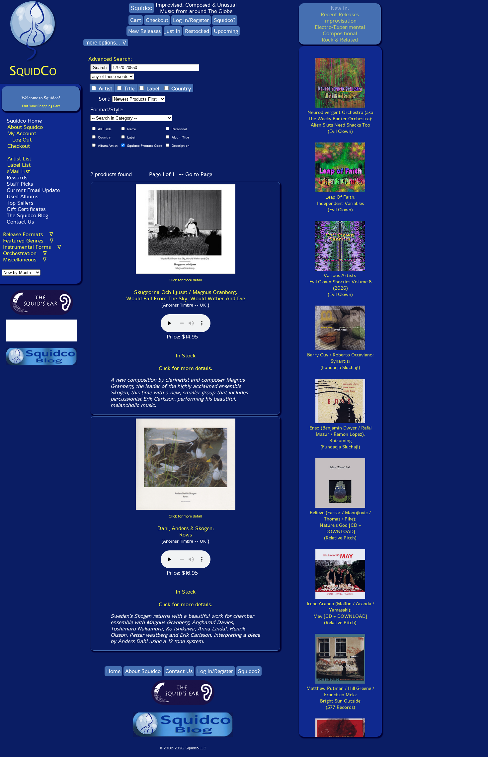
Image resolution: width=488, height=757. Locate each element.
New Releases (144, 31)
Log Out (22, 140)
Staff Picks (20, 184)
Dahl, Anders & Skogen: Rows (185, 531)
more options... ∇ (105, 43)
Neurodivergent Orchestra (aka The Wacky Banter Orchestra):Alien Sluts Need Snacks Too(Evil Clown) (340, 122)
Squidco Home (24, 121)
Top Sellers (20, 203)
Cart (135, 20)
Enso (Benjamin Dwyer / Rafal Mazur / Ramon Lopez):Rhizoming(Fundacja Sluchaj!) (340, 437)
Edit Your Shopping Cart (41, 106)
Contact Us (19, 222)
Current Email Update (32, 190)
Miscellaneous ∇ (24, 259)
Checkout (18, 146)
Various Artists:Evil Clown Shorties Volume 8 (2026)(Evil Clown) (340, 285)
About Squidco (25, 127)
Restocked (197, 31)
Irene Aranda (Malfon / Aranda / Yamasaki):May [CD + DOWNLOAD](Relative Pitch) (340, 613)
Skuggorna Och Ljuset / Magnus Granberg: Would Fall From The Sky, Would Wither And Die (185, 295)
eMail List (18, 171)
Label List (19, 165)
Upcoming (226, 31)
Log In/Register (191, 20)
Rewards (17, 177)
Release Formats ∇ (28, 234)
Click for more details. (185, 368)
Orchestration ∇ (25, 253)
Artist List (19, 158)
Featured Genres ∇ (28, 240)
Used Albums (22, 196)
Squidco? (225, 20)
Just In (172, 31)
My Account (21, 133)
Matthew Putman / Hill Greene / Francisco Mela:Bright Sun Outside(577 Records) (340, 698)
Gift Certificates (26, 209)
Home (113, 671)
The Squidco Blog (27, 215)
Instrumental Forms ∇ (32, 247)
